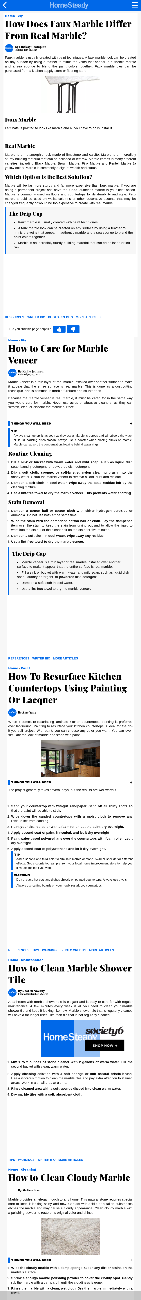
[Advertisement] (38, 285)
